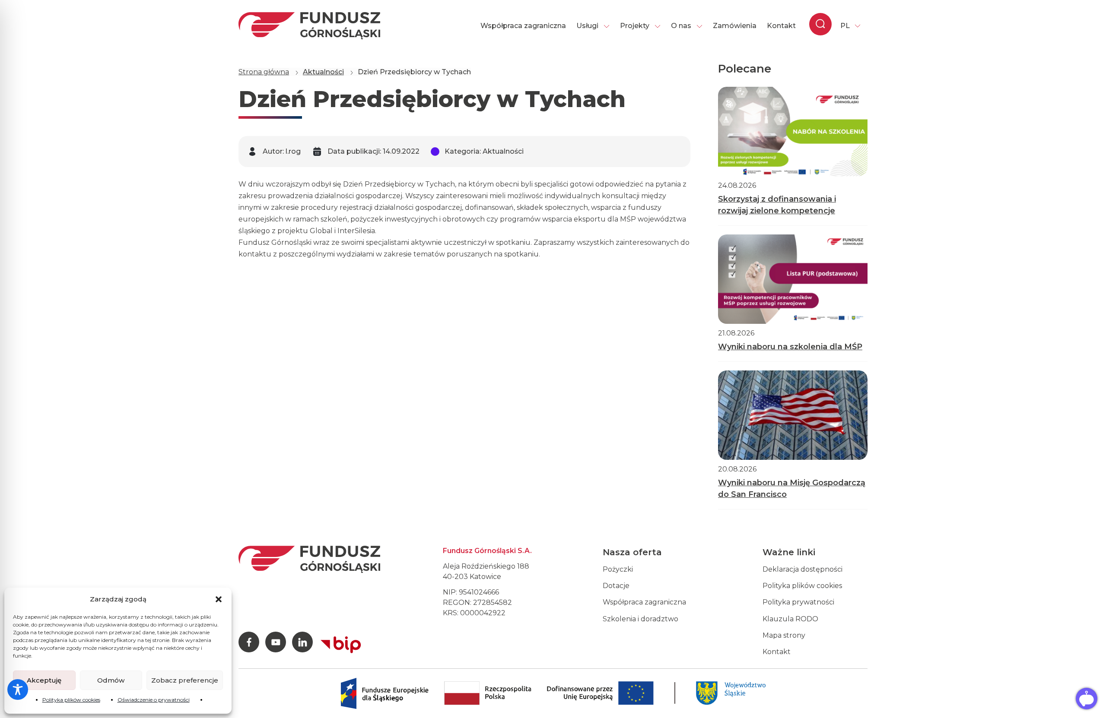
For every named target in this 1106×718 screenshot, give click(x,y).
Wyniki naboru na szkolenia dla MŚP (790, 346)
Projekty (634, 26)
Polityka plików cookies (71, 699)
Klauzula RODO (790, 619)
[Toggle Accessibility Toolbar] (17, 689)
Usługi (587, 26)
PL (845, 26)
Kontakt (781, 26)
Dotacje (616, 586)
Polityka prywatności (798, 602)
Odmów (110, 680)
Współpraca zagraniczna (523, 26)
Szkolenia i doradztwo (640, 619)
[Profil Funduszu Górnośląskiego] (248, 642)
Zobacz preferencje (184, 680)
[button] (218, 599)
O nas (681, 26)
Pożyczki (618, 569)
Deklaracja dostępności (802, 569)
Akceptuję (44, 680)
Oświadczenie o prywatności (154, 699)
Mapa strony (784, 635)
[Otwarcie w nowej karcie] (341, 642)
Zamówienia (734, 26)
